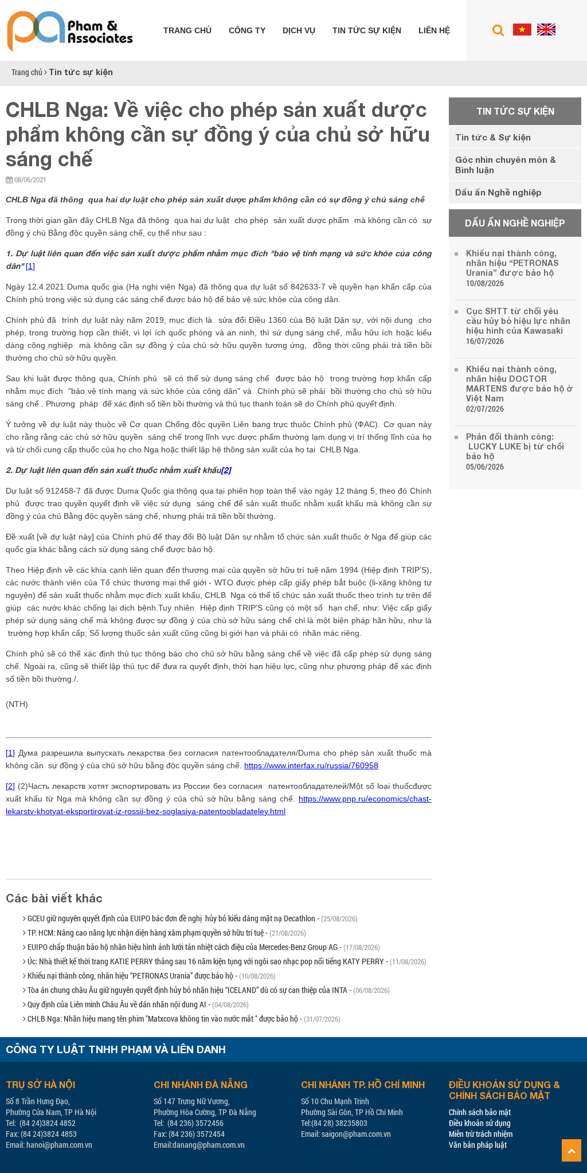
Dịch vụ (299, 30)
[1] (30, 266)
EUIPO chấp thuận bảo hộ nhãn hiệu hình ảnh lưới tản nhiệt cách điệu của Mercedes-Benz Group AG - (203, 946)
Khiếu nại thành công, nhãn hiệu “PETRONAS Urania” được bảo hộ (512, 262)
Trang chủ (187, 30)
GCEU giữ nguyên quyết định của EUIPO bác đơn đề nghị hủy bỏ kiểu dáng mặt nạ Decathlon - (192, 918)
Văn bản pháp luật (478, 1144)
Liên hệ (434, 30)
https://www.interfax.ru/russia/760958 (311, 765)
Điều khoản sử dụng (480, 1122)
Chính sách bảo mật (480, 1111)
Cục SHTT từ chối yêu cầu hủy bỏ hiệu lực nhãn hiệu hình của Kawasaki (518, 320)
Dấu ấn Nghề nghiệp (498, 192)
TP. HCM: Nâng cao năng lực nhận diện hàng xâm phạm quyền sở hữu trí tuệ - (166, 932)
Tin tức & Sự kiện (493, 137)
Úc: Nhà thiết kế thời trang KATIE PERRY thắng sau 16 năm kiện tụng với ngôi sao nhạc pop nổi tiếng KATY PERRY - (226, 961)
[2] (10, 786)
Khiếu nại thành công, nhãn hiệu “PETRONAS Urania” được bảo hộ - (151, 975)
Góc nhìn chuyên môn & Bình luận (505, 164)
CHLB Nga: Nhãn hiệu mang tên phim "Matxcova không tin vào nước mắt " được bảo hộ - (183, 1018)
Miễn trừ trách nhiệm (480, 1133)
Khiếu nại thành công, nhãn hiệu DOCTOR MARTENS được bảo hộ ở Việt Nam (519, 383)
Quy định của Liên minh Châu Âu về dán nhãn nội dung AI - (137, 1004)
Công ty (247, 30)
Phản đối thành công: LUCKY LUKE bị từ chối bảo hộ (515, 446)
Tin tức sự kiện (366, 30)
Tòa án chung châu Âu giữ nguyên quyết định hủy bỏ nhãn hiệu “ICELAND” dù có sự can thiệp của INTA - (208, 989)
